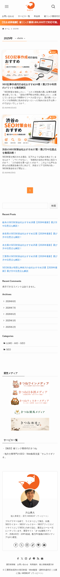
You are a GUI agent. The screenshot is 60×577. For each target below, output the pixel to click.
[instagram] (27, 545)
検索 (53, 205)
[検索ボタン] (53, 6)
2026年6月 (11, 314)
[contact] (44, 545)
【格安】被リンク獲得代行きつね (20, 448)
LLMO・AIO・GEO (15, 343)
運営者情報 (10, 564)
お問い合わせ (22, 564)
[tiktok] (33, 545)
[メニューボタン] (6, 6)
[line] (38, 545)
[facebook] (16, 545)
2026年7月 (11, 308)
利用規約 (33, 564)
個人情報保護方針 (46, 564)
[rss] (38, 558)
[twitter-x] (21, 545)
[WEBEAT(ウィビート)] (30, 6)
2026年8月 (11, 301)
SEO (8, 349)
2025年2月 (11, 327)
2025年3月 (11, 320)
